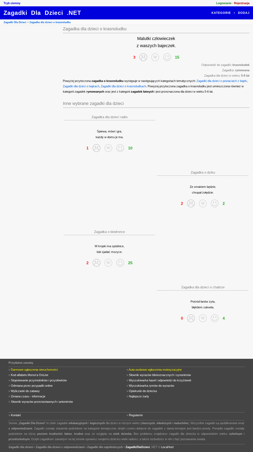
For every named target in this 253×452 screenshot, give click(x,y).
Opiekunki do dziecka (143, 391)
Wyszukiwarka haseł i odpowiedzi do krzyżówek (160, 380)
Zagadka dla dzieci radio (109, 117)
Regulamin (136, 415)
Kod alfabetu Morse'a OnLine (29, 375)
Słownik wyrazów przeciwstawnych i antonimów (42, 401)
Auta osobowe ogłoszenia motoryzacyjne (155, 369)
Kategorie (221, 12)
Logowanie (223, 3)
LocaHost (167, 447)
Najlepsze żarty (139, 396)
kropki (102, 246)
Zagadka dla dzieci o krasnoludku (50, 22)
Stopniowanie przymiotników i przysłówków (39, 380)
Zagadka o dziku (203, 172)
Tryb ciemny (12, 3)
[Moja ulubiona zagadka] (155, 57)
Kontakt (16, 415)
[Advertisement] (30, 84)
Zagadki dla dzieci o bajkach (81, 86)
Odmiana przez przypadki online (32, 385)
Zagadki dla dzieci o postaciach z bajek (221, 81)
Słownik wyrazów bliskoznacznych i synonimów (160, 375)
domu (111, 137)
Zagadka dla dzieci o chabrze (203, 287)
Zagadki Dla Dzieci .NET (42, 12)
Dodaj (243, 12)
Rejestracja (241, 3)
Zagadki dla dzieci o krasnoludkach (123, 86)
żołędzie (207, 192)
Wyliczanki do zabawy (25, 391)
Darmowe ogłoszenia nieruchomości (34, 369)
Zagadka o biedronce (109, 232)
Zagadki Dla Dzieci (15, 22)
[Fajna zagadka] (167, 57)
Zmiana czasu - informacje (28, 396)
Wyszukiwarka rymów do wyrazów (151, 385)
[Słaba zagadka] (143, 57)
